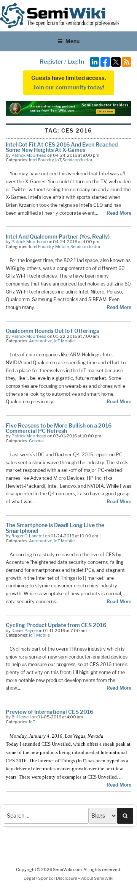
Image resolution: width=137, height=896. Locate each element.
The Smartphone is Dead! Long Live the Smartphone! (55, 528)
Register (51, 61)
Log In (75, 61)
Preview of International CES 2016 (49, 712)
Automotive (40, 340)
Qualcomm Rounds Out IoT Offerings (52, 331)
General (36, 440)
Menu (72, 41)
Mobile (62, 246)
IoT (58, 159)
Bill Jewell (21, 717)
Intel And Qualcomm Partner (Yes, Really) (58, 236)
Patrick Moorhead (28, 155)
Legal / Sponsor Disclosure (51, 878)
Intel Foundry (41, 159)
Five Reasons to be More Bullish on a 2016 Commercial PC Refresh (59, 428)
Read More (119, 213)
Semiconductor (77, 159)
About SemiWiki (97, 878)
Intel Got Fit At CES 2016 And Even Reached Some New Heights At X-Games (62, 147)
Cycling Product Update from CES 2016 (56, 625)
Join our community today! (68, 87)
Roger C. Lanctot (27, 536)
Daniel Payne (24, 630)
